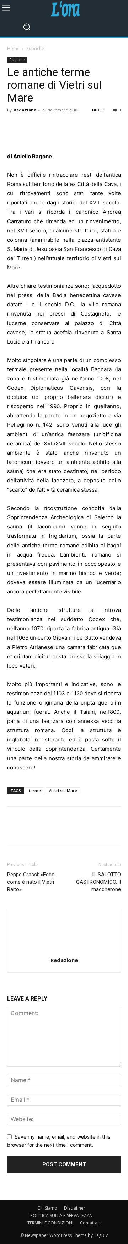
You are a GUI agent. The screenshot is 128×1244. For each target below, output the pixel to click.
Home (13, 48)
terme (35, 790)
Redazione (25, 110)
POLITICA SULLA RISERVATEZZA (61, 1215)
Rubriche (35, 48)
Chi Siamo (47, 1208)
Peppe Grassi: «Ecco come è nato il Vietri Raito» (31, 882)
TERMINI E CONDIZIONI (50, 1223)
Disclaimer (74, 1208)
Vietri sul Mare (63, 790)
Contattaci (90, 1223)
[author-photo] (64, 950)
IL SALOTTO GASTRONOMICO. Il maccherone (98, 882)
